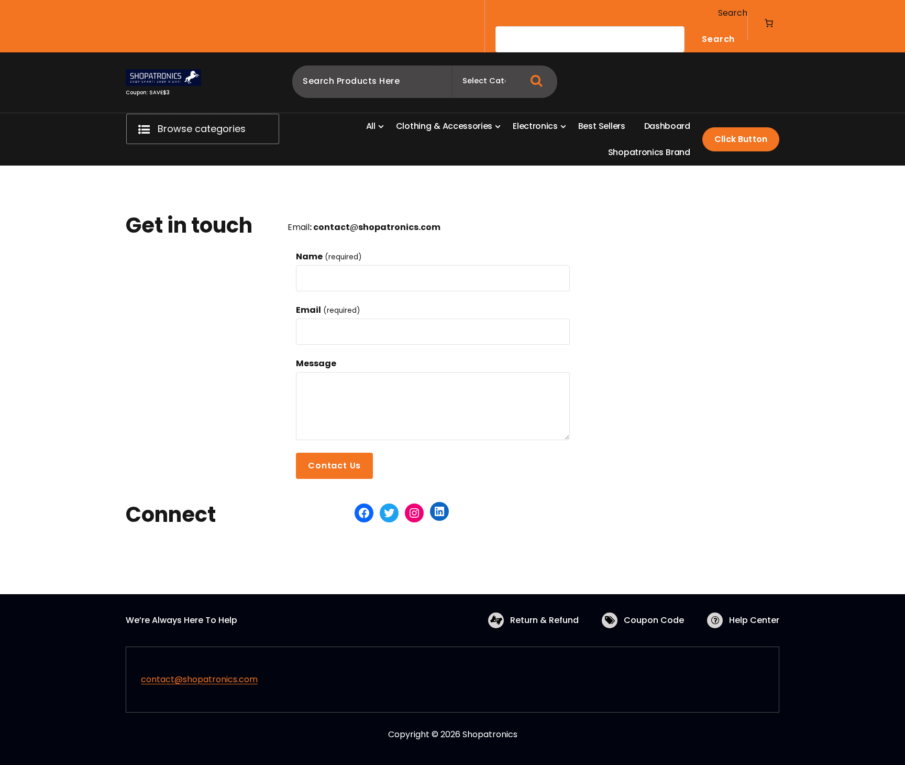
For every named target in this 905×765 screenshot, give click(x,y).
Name (328, 256)
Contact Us (334, 466)
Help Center (754, 620)
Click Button (740, 139)
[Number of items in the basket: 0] (768, 23)
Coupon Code (654, 620)
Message (316, 363)
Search (732, 13)
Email (328, 310)
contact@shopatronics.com (199, 679)
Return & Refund (544, 620)
